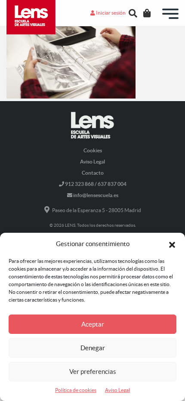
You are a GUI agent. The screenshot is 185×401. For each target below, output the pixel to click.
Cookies (92, 150)
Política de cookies (75, 390)
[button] (172, 244)
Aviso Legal (117, 390)
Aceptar (92, 324)
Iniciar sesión (110, 12)
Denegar (92, 348)
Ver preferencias (92, 371)
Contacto (93, 173)
